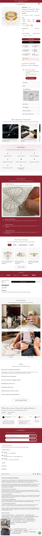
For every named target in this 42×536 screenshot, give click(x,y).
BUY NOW (31, 42)
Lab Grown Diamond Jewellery (8, 515)
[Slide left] (3, 16)
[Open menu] (1, 4)
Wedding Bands (33, 531)
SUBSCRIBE (33, 439)
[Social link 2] (35, 474)
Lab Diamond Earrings (30, 519)
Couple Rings (25, 531)
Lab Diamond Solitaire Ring (7, 517)
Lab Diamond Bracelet (16, 520)
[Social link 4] (39, 474)
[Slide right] (19, 16)
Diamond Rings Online (28, 517)
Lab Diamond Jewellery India (21, 522)
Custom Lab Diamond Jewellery (28, 520)
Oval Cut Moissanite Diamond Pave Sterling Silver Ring (7, 262)
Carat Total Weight (25, 33)
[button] (24, 7)
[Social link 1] (33, 474)
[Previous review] (2, 421)
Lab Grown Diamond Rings (16, 516)
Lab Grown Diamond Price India (19, 519)
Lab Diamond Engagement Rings (20, 528)
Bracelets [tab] (31, 245)
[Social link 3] (37, 474)
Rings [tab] (10, 245)
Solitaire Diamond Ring (18, 517)
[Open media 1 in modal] (11, 16)
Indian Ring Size (25, 28)
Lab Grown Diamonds (19, 515)
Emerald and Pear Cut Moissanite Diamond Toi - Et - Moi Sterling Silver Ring (21, 262)
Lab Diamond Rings (5, 516)
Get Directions (31, 78)
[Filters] (37, 282)
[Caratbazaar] (20, 4)
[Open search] (40, 4)
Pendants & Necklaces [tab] (23, 245)
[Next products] (39, 255)
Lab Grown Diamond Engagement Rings (30, 516)
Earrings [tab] (14, 245)
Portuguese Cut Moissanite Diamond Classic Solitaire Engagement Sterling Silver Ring (33, 262)
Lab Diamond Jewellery (29, 515)
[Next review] (40, 421)
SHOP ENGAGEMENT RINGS (21, 400)
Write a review (23, 281)
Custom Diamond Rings (17, 531)
